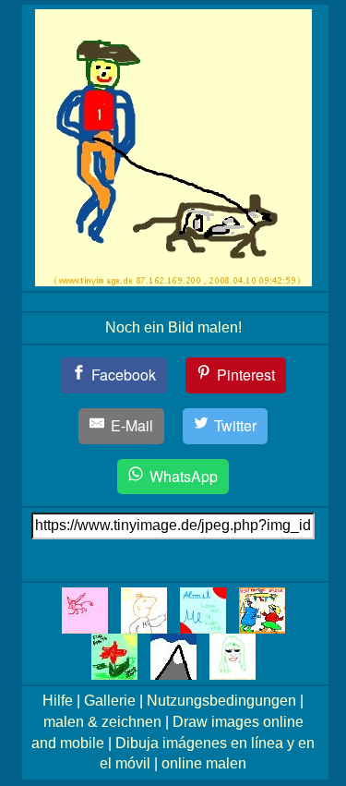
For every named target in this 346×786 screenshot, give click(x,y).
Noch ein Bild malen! (173, 327)
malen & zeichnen (102, 722)
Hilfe (57, 700)
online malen (203, 763)
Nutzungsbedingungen (221, 700)
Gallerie (110, 700)
